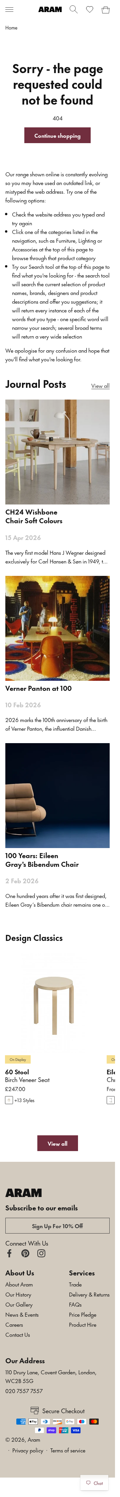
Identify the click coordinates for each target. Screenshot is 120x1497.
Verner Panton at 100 (38, 687)
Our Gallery (19, 1304)
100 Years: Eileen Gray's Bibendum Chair (42, 859)
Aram (34, 1439)
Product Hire (82, 1324)
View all (100, 385)
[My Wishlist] (89, 9)
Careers (14, 1324)
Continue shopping (57, 135)
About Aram (19, 1283)
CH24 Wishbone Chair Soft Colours (33, 516)
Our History (18, 1294)
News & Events (22, 1314)
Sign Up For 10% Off (57, 1225)
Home (11, 27)
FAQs (75, 1304)
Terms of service (67, 1449)
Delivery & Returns (89, 1294)
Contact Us (17, 1334)
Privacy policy (27, 1449)
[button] (9, 9)
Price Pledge (82, 1314)
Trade (75, 1283)
